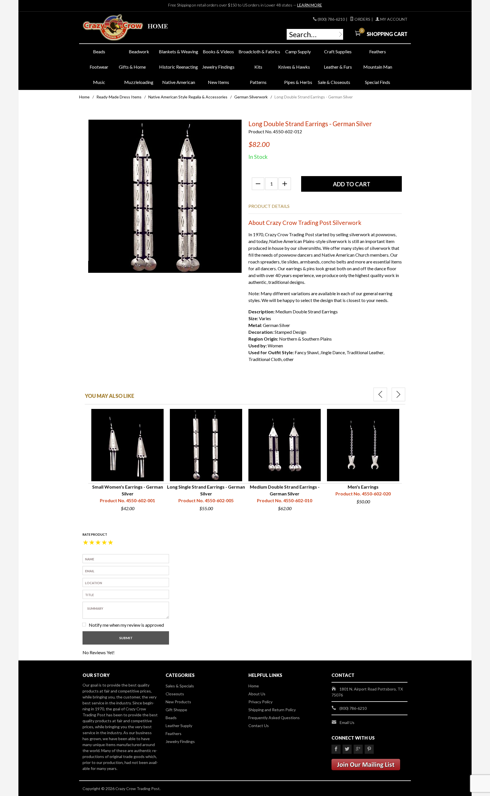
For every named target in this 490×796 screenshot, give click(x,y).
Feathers (377, 51)
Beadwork (139, 51)
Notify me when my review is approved (126, 625)
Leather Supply (179, 725)
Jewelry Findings (218, 66)
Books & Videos (218, 51)
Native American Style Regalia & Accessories (187, 96)
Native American (178, 82)
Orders (362, 19)
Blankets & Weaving (178, 51)
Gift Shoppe (176, 709)
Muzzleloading (138, 82)
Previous (380, 394)
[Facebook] (336, 749)
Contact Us (258, 725)
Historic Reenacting (178, 66)
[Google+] (358, 749)
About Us (256, 693)
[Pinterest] (369, 749)
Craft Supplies (338, 51)
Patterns (258, 82)
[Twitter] (347, 749)
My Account (393, 19)
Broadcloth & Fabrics (258, 51)
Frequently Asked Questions (274, 717)
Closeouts (175, 693)
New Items (218, 82)
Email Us (347, 722)
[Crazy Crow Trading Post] (134, 27)
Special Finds (377, 82)
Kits (258, 66)
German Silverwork (251, 96)
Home (84, 96)
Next (398, 394)
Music (99, 82)
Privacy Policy (260, 701)
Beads (99, 51)
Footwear (99, 66)
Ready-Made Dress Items (118, 96)
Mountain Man (377, 66)
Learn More (309, 5)
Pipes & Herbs (298, 82)
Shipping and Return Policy (272, 709)
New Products (178, 701)
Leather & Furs (338, 66)
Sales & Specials (180, 685)
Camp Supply (298, 51)
